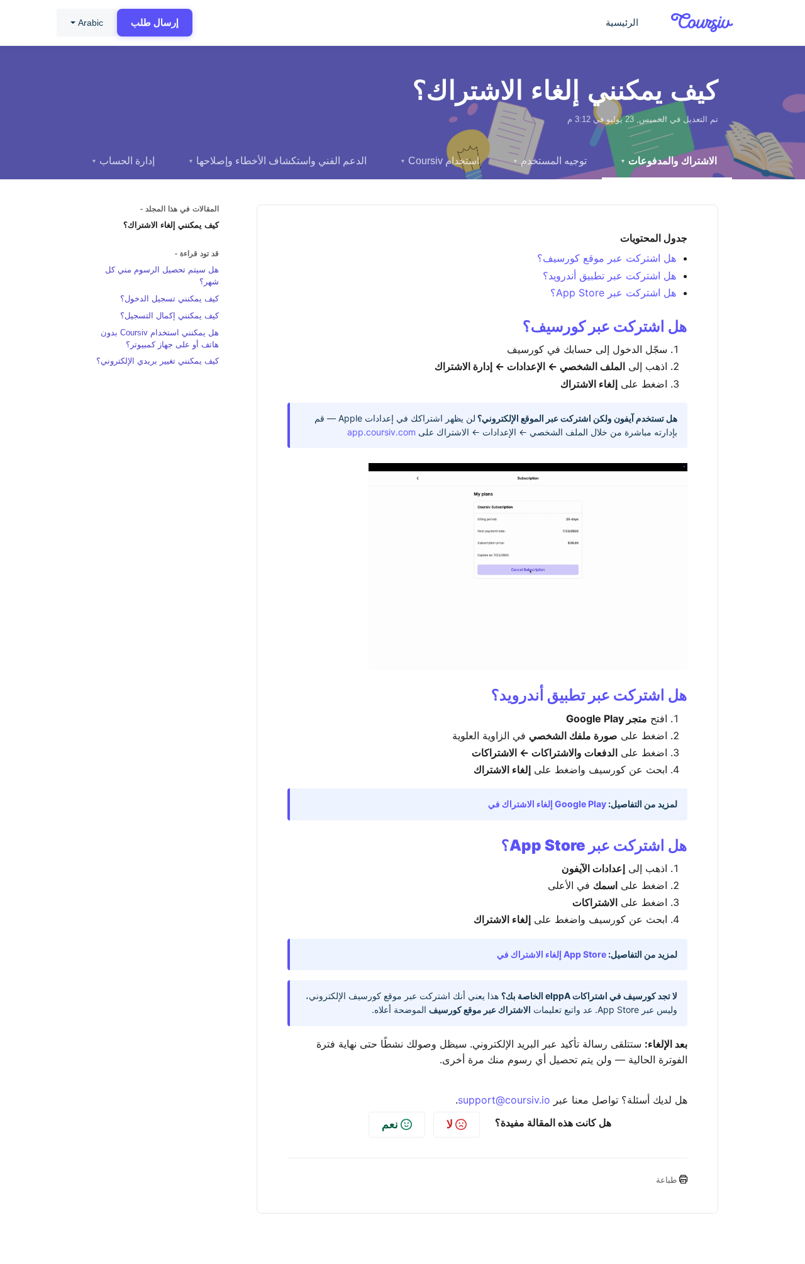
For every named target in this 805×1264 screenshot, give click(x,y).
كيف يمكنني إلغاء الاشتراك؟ (171, 225)
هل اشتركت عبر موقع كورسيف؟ (606, 258)
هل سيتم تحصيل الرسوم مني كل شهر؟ (162, 275)
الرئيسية (622, 22)
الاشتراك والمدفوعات (668, 160)
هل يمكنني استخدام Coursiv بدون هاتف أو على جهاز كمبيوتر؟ (160, 338)
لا (450, 1124)
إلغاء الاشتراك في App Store (551, 954)
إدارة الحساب (123, 160)
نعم (390, 1124)
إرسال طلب (155, 22)
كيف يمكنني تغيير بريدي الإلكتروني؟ (157, 361)
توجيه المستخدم (550, 160)
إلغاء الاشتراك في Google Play (547, 803)
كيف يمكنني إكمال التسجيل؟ (169, 315)
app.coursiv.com (381, 432)
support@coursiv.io (504, 1099)
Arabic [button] (90, 23)
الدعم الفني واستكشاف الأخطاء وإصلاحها (277, 160)
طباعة (667, 1180)
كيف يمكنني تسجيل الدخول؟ (169, 298)
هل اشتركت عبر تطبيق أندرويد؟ (609, 275)
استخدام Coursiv (439, 160)
